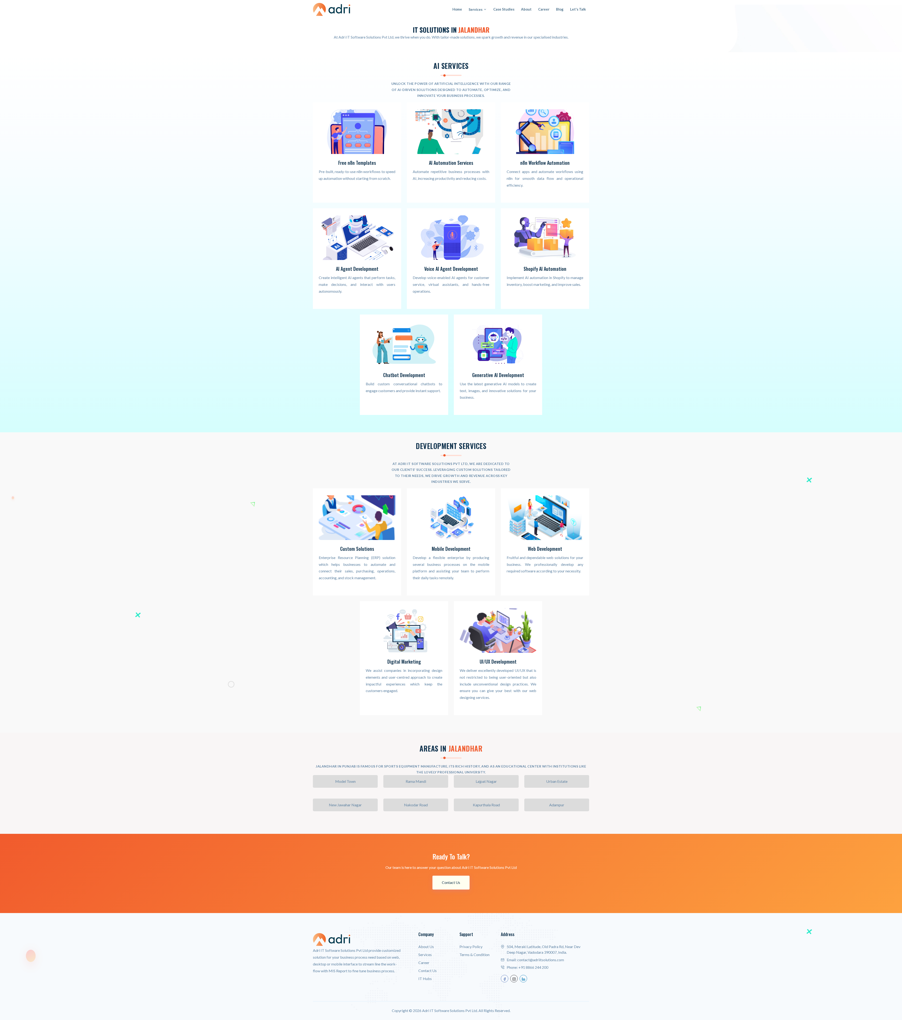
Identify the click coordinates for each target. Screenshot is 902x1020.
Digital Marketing (404, 661)
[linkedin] (523, 978)
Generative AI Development (498, 375)
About (526, 9)
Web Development (545, 548)
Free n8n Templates (357, 162)
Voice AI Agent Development (451, 269)
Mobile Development (451, 548)
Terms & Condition (474, 954)
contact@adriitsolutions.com (540, 959)
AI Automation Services (451, 162)
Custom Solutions (357, 548)
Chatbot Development (404, 375)
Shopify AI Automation (545, 269)
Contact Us (451, 882)
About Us (426, 946)
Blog (560, 9)
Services (475, 9)
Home (457, 9)
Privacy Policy (470, 946)
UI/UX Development (498, 661)
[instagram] (514, 978)
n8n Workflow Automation (545, 162)
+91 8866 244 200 (533, 967)
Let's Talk (578, 9)
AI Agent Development (357, 269)
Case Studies (503, 9)
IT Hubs (425, 978)
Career (543, 9)
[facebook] (504, 978)
